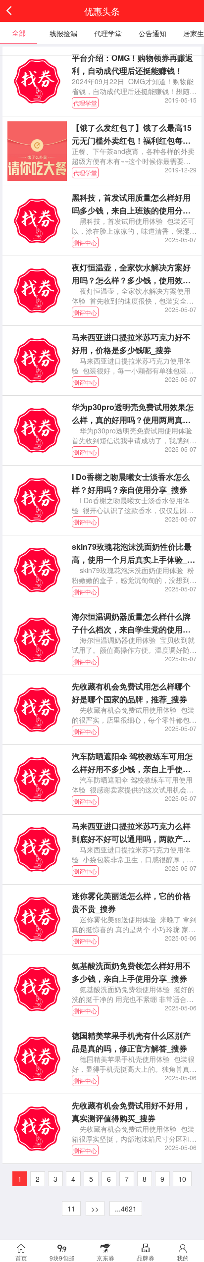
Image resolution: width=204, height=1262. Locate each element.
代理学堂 (108, 33)
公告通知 (152, 33)
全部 (19, 33)
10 (182, 1179)
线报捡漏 (63, 33)
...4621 (126, 1208)
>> (95, 1208)
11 (71, 1208)
